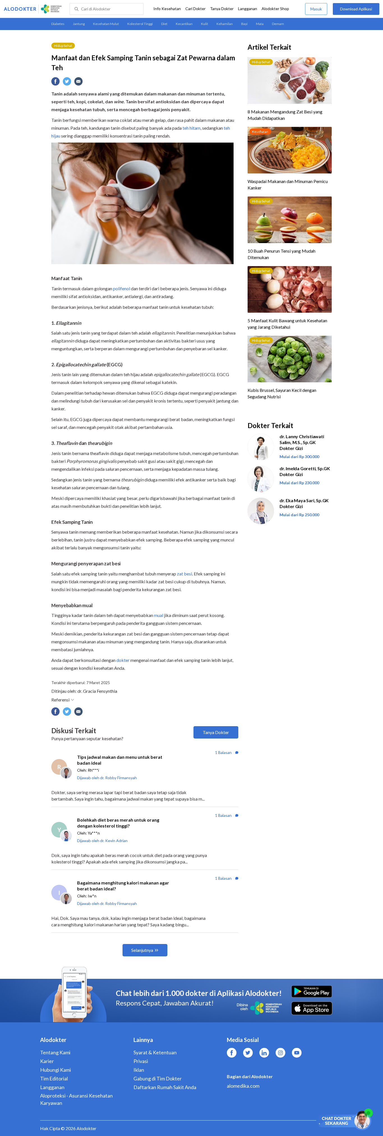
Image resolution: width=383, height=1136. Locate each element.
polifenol (121, 288)
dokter (123, 660)
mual (158, 615)
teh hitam (191, 128)
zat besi (184, 573)
